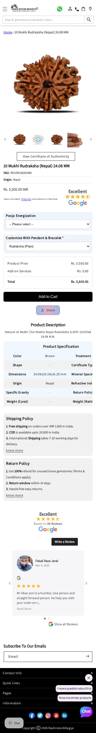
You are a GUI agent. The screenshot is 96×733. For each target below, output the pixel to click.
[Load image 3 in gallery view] (75, 139)
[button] (83, 8)
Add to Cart (48, 297)
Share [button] (50, 310)
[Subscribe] (87, 656)
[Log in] (70, 9)
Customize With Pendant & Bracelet (35, 238)
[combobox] (48, 19)
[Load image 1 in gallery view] (19, 139)
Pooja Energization (21, 215)
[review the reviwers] (19, 579)
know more (14, 450)
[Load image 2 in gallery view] (57, 139)
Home (7, 32)
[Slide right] (91, 139)
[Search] (88, 19)
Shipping (26, 198)
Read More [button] (24, 609)
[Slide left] (5, 139)
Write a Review (65, 542)
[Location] (90, 8)
